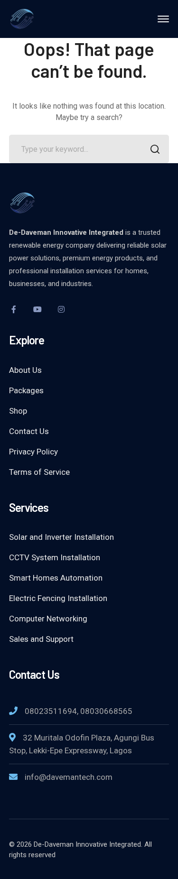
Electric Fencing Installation (58, 598)
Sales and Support (41, 639)
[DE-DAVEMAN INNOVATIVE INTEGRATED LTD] (42, 18)
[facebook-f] (14, 309)
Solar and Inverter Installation (61, 537)
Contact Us (29, 431)
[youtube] (37, 309)
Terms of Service (39, 472)
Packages (26, 390)
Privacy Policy (33, 451)
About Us (25, 370)
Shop (18, 411)
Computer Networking (48, 618)
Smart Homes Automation (56, 578)
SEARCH (155, 149)
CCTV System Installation (54, 557)
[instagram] (61, 309)
